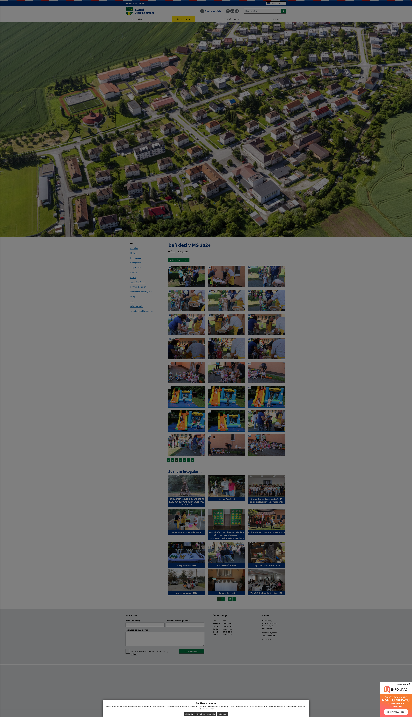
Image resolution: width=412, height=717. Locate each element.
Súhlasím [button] (189, 714)
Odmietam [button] (222, 714)
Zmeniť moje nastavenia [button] (206, 714)
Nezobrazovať (403, 684)
